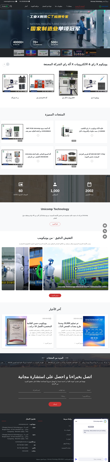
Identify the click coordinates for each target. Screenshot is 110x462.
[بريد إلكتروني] (105, 225)
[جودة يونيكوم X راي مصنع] (55, 29)
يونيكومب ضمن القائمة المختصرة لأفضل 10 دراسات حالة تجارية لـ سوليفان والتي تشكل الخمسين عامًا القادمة (39, 325)
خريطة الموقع (67, 443)
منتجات (69, 6)
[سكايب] (105, 231)
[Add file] (106, 459)
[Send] (76, 459)
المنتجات (68, 434)
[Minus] (76, 421)
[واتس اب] (105, 236)
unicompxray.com (23, 424)
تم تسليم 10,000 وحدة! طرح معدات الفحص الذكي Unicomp (69, 325)
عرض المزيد (55, 295)
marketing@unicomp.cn (10, 1)
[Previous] (7, 64)
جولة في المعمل (47, 6)
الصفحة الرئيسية (80, 6)
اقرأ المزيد (55, 224)
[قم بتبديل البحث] (10, 6)
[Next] (4, 64)
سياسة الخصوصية (66, 448)
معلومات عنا (58, 6)
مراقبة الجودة (35, 6)
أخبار (26, 6)
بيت (70, 425)
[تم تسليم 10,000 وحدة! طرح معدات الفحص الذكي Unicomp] (94, 331)
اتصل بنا (69, 439)
